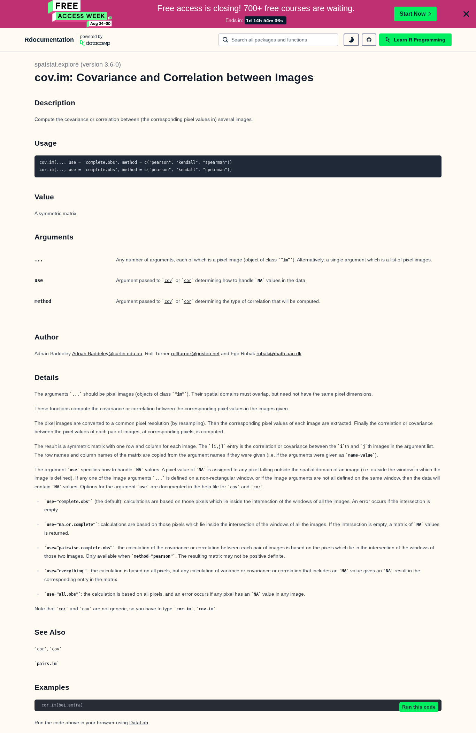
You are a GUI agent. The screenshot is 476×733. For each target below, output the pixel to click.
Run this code (419, 707)
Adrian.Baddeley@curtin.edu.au (107, 353)
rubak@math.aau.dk (278, 353)
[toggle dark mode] (351, 39)
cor (187, 280)
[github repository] (369, 39)
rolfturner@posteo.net (195, 353)
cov (168, 280)
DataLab (138, 722)
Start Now (412, 14)
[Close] (466, 14)
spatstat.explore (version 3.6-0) (77, 64)
